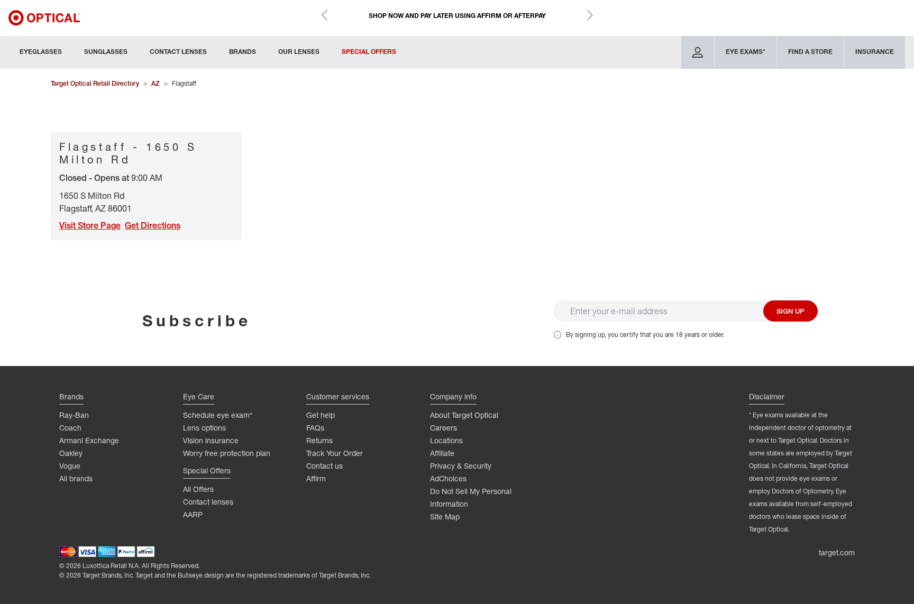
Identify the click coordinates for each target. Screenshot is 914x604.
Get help (320, 414)
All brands (76, 478)
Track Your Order (334, 453)
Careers (443, 427)
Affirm (316, 478)
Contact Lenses (178, 52)
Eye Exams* (745, 52)
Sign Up (790, 311)
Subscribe (196, 320)
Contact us (324, 465)
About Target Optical (464, 414)
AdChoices (448, 478)
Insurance (874, 52)
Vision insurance (211, 440)
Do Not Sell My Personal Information (470, 497)
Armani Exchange (89, 440)
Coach (70, 427)
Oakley (71, 453)
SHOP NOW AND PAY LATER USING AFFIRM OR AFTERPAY (457, 16)
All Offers (198, 488)
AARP (193, 514)
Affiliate (442, 453)
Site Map (445, 516)
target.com (837, 552)
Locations (446, 440)
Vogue (69, 465)
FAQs (315, 427)
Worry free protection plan (226, 453)
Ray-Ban (74, 414)
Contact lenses (208, 501)
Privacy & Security (460, 465)
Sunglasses (105, 52)
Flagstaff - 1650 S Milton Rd (128, 153)
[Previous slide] (324, 14)
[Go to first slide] (589, 14)
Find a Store (810, 52)
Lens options (204, 427)
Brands (242, 52)
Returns (319, 440)
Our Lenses (298, 52)
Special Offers (369, 52)
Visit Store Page (90, 225)
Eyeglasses (41, 52)
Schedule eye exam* (217, 414)
